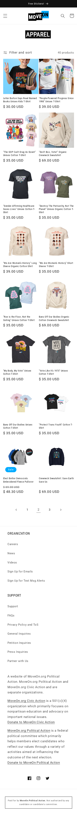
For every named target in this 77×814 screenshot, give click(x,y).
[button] (5, 15)
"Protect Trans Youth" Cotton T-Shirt (56, 426)
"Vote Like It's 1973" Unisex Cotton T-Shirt (53, 372)
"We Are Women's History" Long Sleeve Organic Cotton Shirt (20, 265)
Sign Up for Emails (20, 571)
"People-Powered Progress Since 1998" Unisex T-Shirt (56, 100)
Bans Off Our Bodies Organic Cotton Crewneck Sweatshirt (54, 318)
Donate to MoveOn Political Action (33, 762)
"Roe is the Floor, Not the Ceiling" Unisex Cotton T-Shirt (19, 318)
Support (12, 606)
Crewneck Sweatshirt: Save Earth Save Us (56, 480)
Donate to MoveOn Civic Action (31, 722)
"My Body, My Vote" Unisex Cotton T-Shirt (17, 372)
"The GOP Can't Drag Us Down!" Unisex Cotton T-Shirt (19, 154)
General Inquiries (19, 633)
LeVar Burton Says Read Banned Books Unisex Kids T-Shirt (20, 100)
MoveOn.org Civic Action (26, 701)
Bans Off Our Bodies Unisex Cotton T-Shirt (18, 426)
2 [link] (39, 509)
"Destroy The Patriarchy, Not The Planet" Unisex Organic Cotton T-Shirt (56, 209)
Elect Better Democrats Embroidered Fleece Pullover (18, 480)
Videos (12, 562)
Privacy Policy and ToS (22, 624)
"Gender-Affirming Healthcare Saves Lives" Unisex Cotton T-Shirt (19, 209)
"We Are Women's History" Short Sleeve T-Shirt (56, 265)
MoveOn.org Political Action (28, 730)
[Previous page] (16, 509)
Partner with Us (17, 661)
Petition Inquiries (19, 643)
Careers (12, 544)
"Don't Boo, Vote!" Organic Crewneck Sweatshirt (53, 154)
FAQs (11, 615)
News (11, 553)
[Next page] (60, 509)
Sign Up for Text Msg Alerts (26, 580)
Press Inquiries (17, 652)
